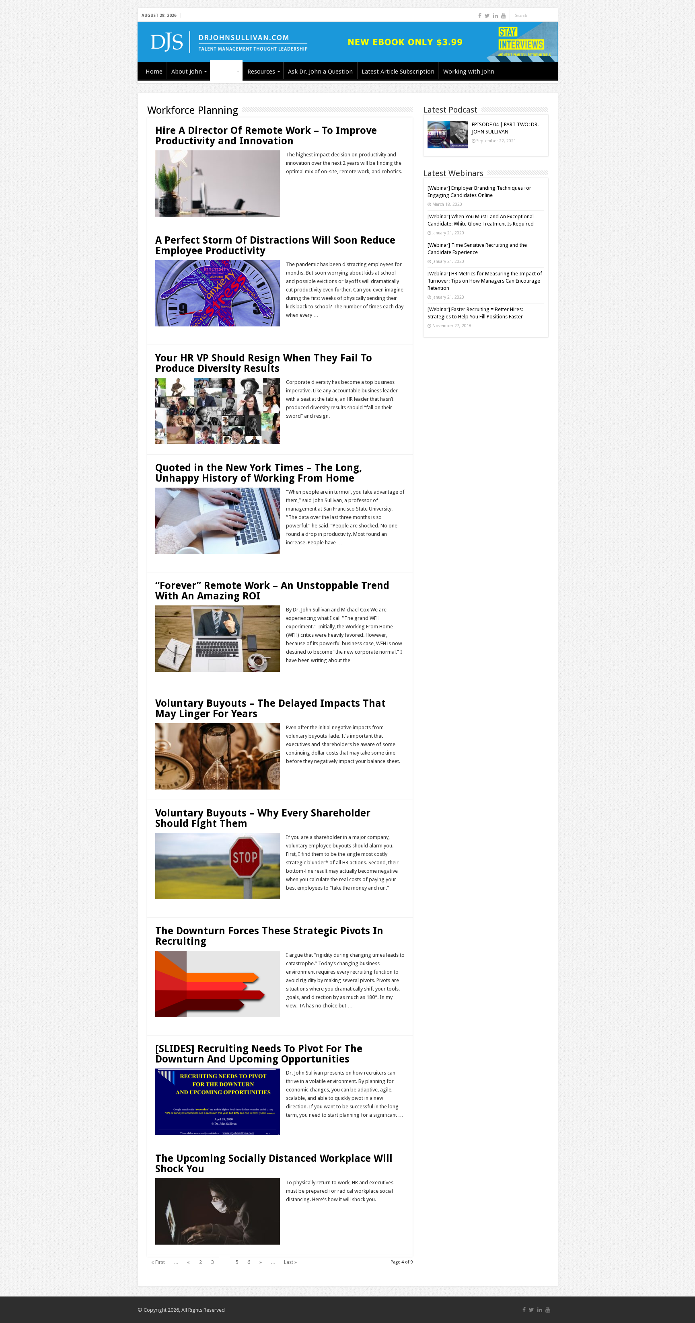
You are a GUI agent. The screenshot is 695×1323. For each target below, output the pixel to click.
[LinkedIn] (495, 16)
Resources (261, 71)
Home (154, 71)
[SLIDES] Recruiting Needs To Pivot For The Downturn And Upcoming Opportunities (258, 1054)
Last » (290, 1262)
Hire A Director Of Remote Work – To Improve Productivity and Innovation (266, 136)
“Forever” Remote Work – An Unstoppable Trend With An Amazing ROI (272, 591)
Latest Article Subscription (398, 71)
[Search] (552, 15)
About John (186, 71)
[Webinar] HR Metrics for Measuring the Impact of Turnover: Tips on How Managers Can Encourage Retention (485, 281)
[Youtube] (503, 16)
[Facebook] (479, 16)
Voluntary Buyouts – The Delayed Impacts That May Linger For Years (270, 708)
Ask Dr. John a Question (320, 71)
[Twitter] (487, 16)
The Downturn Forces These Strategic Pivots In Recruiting (269, 936)
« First (158, 1262)
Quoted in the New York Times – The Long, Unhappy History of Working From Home (258, 473)
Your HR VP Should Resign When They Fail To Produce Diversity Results (263, 363)
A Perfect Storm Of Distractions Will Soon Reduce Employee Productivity (275, 245)
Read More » (303, 186)
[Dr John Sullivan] (348, 42)
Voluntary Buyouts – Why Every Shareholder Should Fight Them (262, 818)
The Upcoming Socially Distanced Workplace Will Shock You (274, 1164)
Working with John (468, 71)
